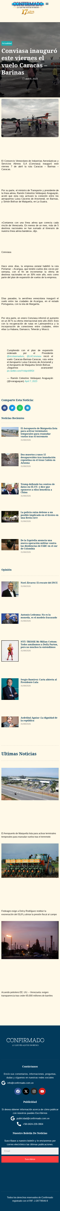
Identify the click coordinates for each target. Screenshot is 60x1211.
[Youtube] (42, 1091)
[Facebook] (17, 1091)
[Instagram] (34, 1091)
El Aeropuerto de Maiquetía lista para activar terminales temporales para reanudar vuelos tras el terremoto (39, 432)
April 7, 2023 (31, 381)
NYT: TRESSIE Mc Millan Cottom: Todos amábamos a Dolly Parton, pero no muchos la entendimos (39, 644)
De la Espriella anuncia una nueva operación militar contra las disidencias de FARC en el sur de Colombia (39, 544)
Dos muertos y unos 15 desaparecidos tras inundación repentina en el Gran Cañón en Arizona (38, 458)
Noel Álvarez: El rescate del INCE (39, 582)
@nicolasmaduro (15, 356)
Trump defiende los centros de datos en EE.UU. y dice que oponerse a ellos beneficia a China (38, 488)
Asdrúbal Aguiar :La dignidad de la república (39, 719)
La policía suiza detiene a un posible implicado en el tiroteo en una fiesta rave (39, 515)
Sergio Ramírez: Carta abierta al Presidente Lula (39, 681)
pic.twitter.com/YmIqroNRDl (20, 371)
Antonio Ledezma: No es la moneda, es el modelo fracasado (39, 616)
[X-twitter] (25, 1091)
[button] (47, 3)
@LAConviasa (34, 356)
